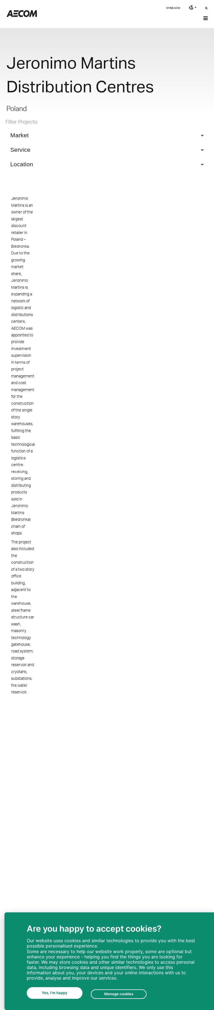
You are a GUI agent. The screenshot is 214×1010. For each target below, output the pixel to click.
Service (20, 149)
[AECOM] (21, 15)
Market (19, 135)
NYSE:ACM (173, 7)
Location (21, 164)
